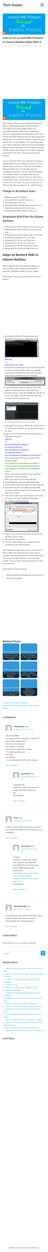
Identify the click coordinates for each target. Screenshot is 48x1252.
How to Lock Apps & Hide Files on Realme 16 (23, 1006)
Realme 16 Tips (12, 984)
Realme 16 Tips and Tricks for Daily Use (21, 1003)
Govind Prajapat (24, 46)
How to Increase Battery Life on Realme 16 (23, 1028)
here (32, 200)
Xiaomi (38, 46)
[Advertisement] (24, 72)
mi (34, 46)
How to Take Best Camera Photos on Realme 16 (25, 1030)
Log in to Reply (11, 765)
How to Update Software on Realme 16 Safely (24, 1019)
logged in (16, 943)
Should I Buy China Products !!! (16, 703)
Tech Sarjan (12, 5)
